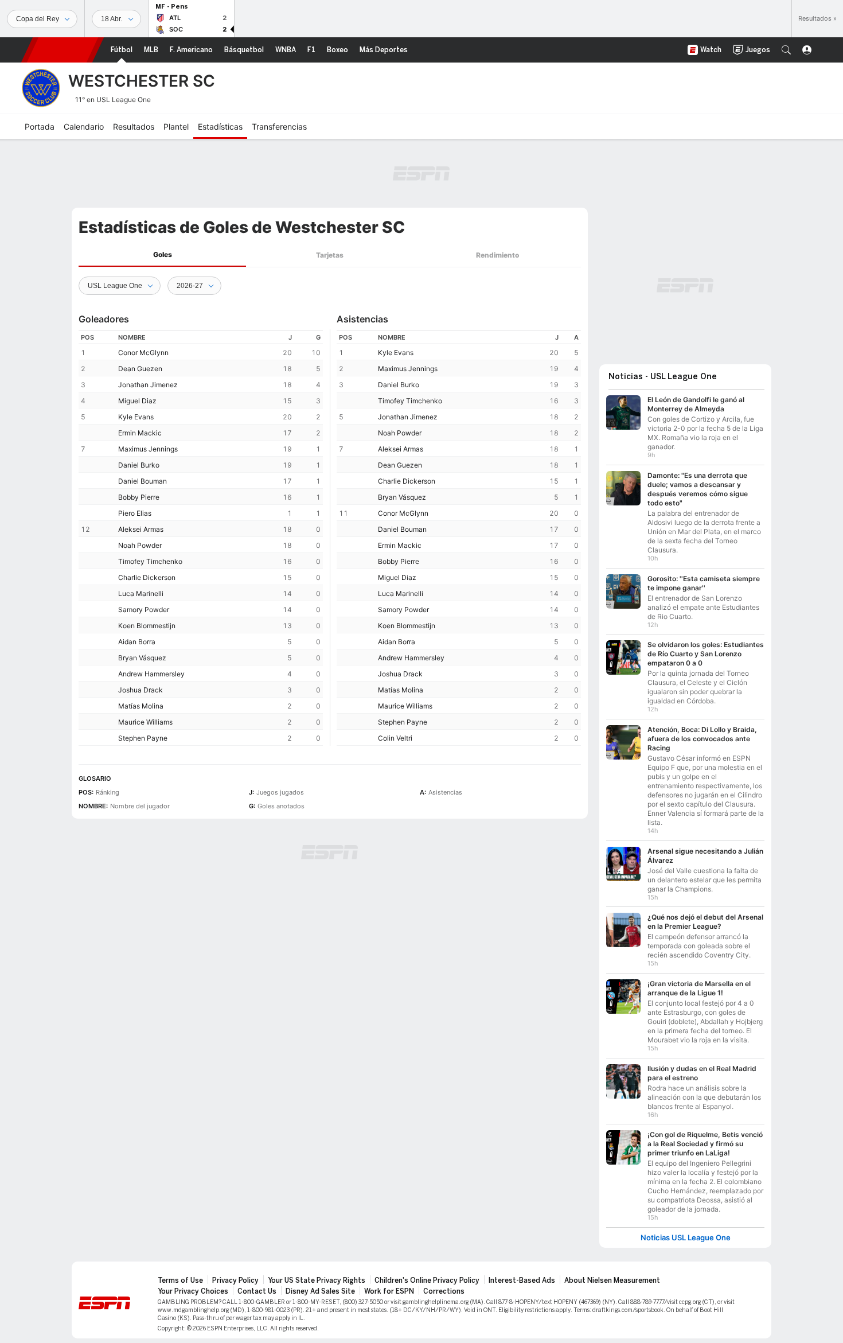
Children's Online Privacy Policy (426, 1275)
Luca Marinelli (140, 593)
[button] (786, 50)
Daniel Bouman (142, 481)
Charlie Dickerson (146, 577)
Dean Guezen (140, 368)
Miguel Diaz (137, 400)
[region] (201, 538)
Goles (162, 254)
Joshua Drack (140, 690)
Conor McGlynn (143, 352)
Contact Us (256, 1286)
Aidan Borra (136, 641)
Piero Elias (134, 513)
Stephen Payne (142, 738)
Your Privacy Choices (193, 1286)
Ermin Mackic (140, 433)
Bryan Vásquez (142, 657)
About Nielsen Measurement (612, 1275)
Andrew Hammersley (151, 673)
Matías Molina (140, 706)
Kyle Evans (136, 416)
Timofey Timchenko (150, 561)
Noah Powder (140, 545)
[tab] (162, 255)
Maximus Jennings (148, 449)
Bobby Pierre (138, 497)
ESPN (62, 50)
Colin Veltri (395, 738)
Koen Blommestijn (146, 625)
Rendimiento (497, 255)
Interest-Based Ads (522, 1275)
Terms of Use (180, 1275)
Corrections (444, 1286)
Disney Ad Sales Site (320, 1286)
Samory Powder (143, 609)
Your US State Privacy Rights (316, 1275)
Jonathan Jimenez (148, 384)
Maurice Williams (145, 722)
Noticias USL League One (686, 1232)
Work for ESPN (389, 1286)
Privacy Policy (235, 1275)
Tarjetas (330, 255)
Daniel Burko (138, 465)
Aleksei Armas (140, 529)
